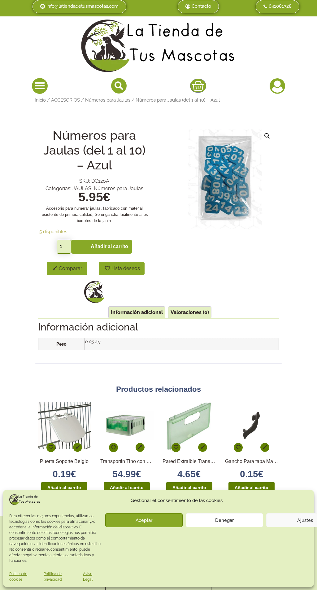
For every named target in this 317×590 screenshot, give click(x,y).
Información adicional (137, 312)
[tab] (136, 312)
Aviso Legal (88, 577)
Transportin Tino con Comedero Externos (145, 461)
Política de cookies (18, 577)
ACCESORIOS (65, 100)
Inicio (40, 100)
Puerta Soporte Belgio (64, 461)
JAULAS (81, 188)
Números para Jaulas (107, 100)
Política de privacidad (53, 577)
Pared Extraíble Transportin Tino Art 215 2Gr (211, 461)
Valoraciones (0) (190, 312)
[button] (40, 86)
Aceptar (144, 520)
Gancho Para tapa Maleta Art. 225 (262, 461)
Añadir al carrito (109, 246)
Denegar (224, 520)
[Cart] (198, 86)
